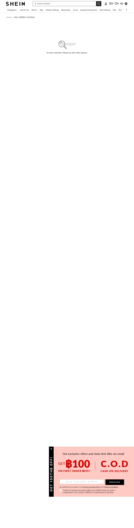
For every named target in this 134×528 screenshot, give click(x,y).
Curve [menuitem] (75, 10)
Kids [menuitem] (114, 10)
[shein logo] (15, 4)
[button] (121, 3)
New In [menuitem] (34, 10)
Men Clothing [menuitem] (105, 10)
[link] (111, 3)
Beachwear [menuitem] (65, 10)
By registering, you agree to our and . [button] (89, 487)
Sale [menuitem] (41, 10)
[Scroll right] (126, 9)
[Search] (98, 3)
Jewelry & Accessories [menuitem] (88, 10)
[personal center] (105, 3)
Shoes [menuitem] (121, 10)
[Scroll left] (123, 9)
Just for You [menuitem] (24, 10)
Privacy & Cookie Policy (91, 487)
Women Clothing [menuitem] (52, 10)
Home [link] (9, 17)
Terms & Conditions (111, 487)
